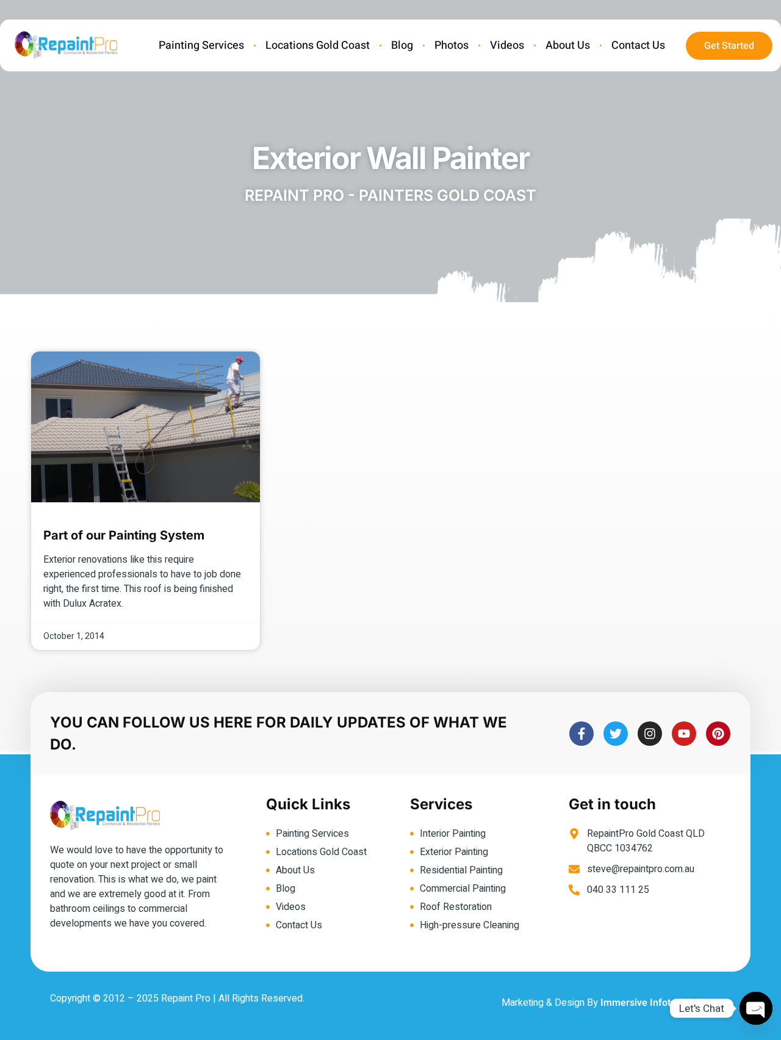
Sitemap (712, 1002)
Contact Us (638, 45)
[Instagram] (650, 733)
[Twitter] (615, 733)
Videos (507, 45)
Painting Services (201, 45)
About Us (567, 45)
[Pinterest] (718, 733)
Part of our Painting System (123, 535)
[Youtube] (684, 733)
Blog (402, 45)
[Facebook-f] (581, 733)
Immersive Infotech (643, 1002)
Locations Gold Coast (317, 45)
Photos (451, 45)
